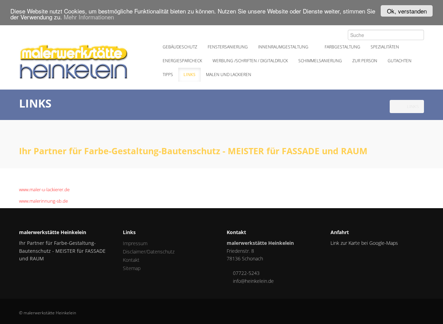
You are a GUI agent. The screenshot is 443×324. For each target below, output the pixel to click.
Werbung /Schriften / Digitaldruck (250, 61)
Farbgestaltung (342, 47)
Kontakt (131, 260)
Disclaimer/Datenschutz (148, 251)
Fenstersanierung (228, 47)
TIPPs (168, 74)
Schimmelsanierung (320, 61)
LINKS (189, 74)
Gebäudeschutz (180, 47)
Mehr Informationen (89, 17)
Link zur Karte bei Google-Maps (364, 243)
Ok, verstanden (407, 11)
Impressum (135, 243)
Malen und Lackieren (229, 74)
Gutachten (400, 61)
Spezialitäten (385, 47)
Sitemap (132, 268)
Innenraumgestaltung (283, 47)
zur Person (364, 61)
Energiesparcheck (182, 61)
